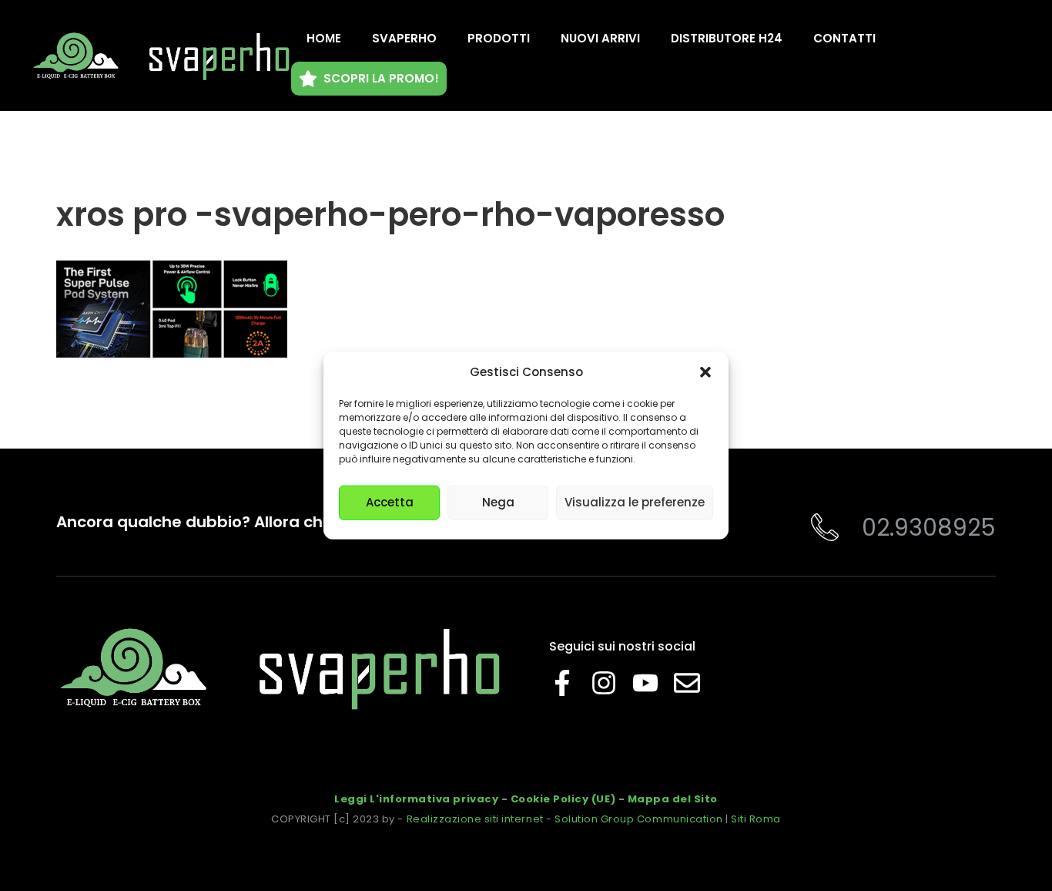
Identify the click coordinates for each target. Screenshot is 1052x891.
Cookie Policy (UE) (563, 799)
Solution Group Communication (638, 819)
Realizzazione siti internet (475, 819)
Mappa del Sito (673, 799)
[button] (705, 372)
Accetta (390, 502)
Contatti (844, 38)
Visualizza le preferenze (635, 502)
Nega (498, 502)
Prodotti (498, 38)
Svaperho (404, 38)
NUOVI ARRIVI (600, 38)
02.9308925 (929, 527)
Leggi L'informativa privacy (416, 799)
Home (324, 38)
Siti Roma (756, 819)
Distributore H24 (726, 38)
